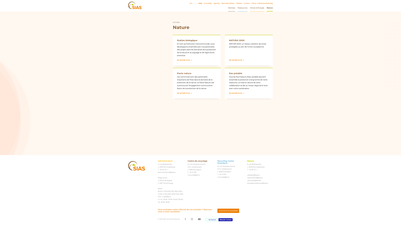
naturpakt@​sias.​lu (254, 180)
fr (191, 3)
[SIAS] (136, 165)
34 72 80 (193, 172)
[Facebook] (185, 219)
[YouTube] (199, 219)
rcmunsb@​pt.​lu (194, 175)
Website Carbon (225, 220)
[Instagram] (192, 219)
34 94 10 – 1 (164, 170)
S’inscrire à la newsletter (228, 211)
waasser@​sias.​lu (253, 175)
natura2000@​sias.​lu (255, 178)
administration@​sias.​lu (167, 172)
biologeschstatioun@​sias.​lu (257, 183)
